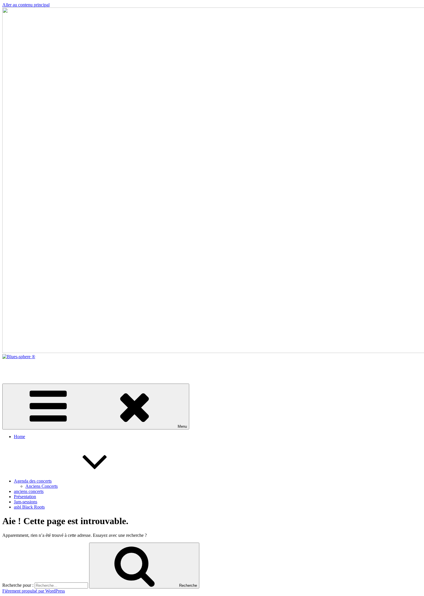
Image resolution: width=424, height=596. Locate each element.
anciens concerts (29, 491)
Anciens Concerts (41, 486)
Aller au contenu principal (26, 4)
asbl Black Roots (29, 507)
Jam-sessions (25, 501)
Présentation (25, 496)
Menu (182, 426)
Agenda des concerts (33, 481)
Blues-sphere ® (16, 366)
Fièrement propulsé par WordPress (33, 590)
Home (19, 436)
